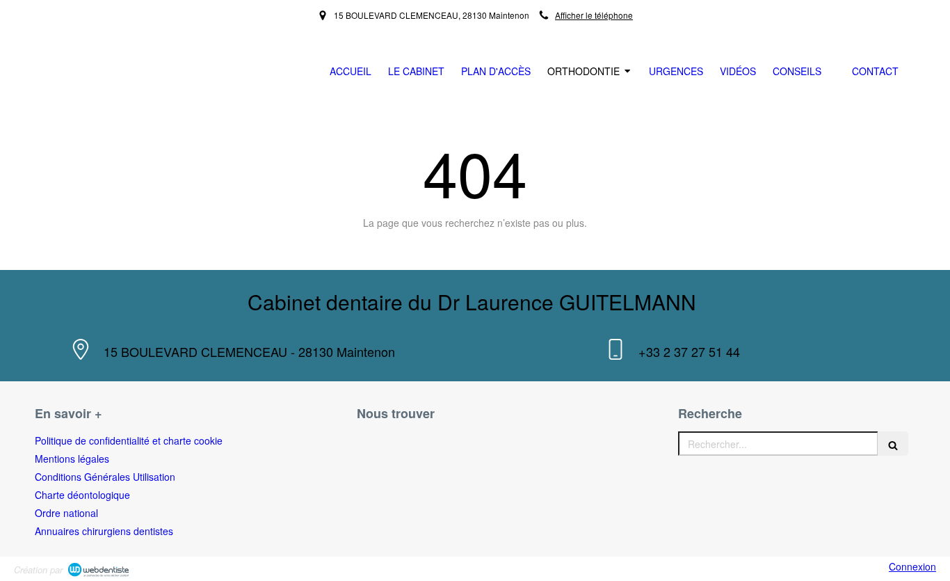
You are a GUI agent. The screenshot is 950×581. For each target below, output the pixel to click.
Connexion (912, 566)
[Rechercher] (893, 443)
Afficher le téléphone (594, 15)
